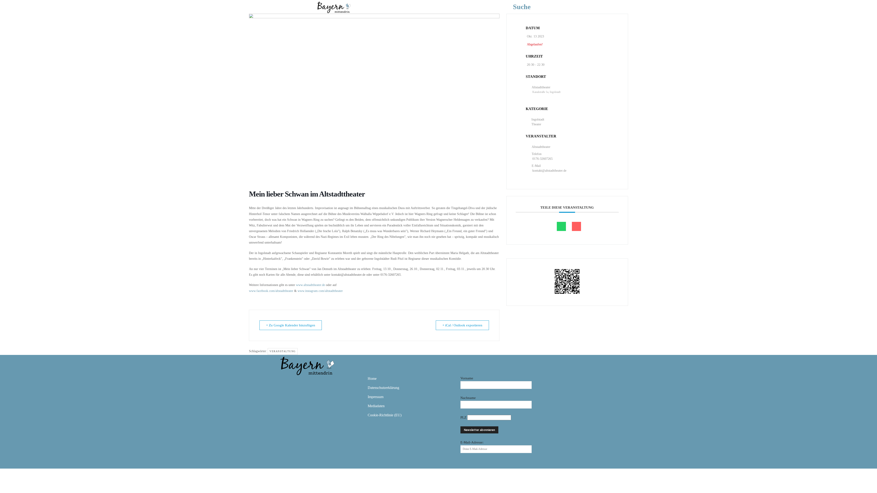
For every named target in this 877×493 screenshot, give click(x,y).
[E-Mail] (576, 226)
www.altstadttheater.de (310, 285)
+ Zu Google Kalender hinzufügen (290, 325)
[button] (528, 7)
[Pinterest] (311, 381)
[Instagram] (298, 381)
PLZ (463, 417)
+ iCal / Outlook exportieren (462, 325)
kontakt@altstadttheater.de (549, 170)
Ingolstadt (537, 119)
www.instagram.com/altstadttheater (320, 291)
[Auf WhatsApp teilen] (561, 226)
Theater (536, 124)
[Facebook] (285, 381)
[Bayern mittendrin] (334, 6)
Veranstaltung (282, 351)
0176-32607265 (542, 158)
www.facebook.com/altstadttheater (271, 291)
